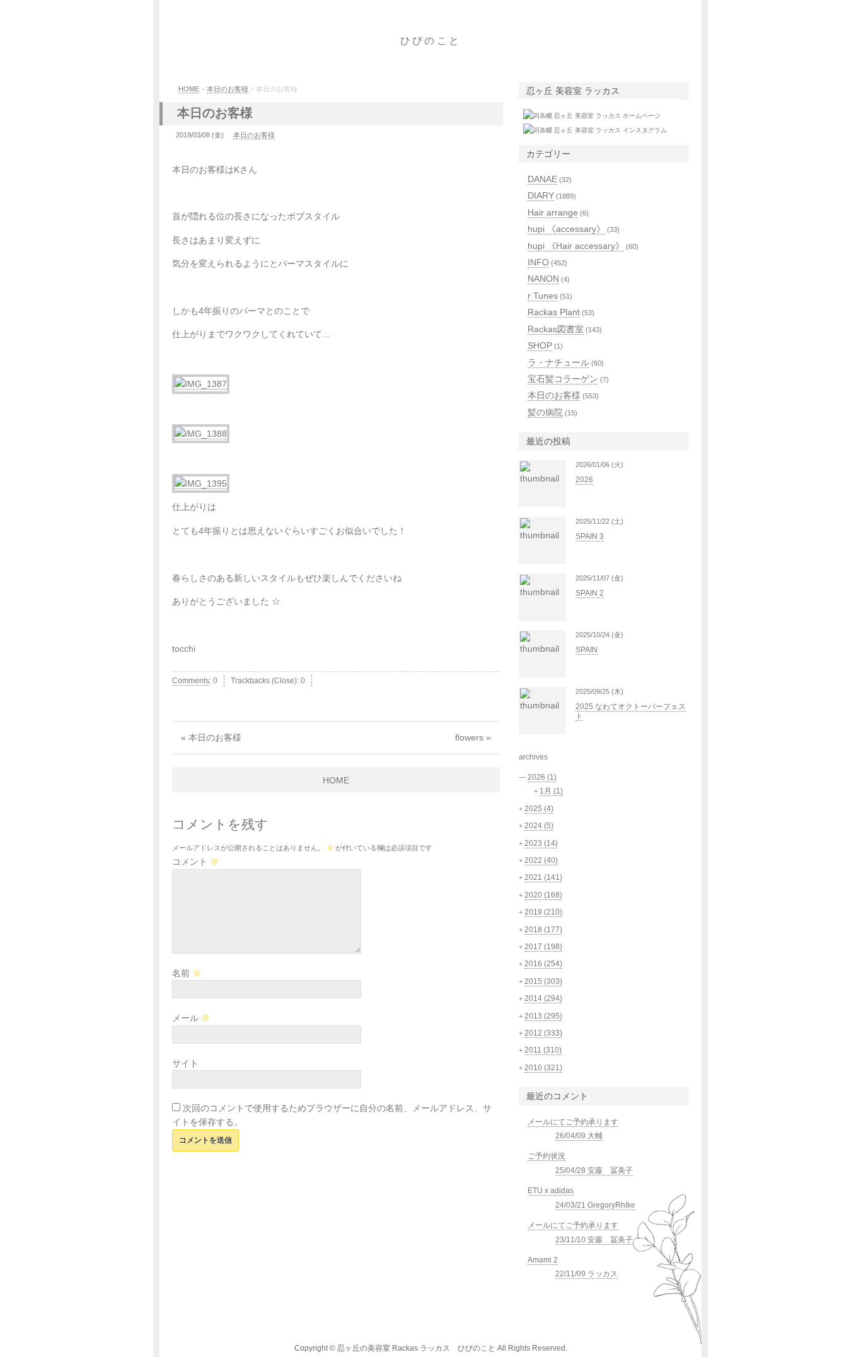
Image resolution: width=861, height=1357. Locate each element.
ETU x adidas (551, 1190)
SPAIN (586, 649)
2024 (538, 825)
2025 (538, 808)
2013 (543, 1016)
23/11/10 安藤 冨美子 (594, 1239)
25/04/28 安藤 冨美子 (594, 1170)
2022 (541, 860)
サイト (185, 1063)
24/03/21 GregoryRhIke (595, 1205)
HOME (188, 89)
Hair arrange (553, 212)
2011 (543, 1050)
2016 (543, 963)
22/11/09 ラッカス (586, 1273)
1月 (551, 791)
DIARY (541, 195)
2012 (543, 1033)
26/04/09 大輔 (579, 1135)
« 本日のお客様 (211, 737)
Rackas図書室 (556, 329)
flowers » (473, 737)
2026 (584, 479)
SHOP (540, 345)
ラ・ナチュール (558, 362)
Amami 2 (543, 1260)
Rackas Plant (554, 312)
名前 (186, 973)
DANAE (542, 179)
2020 (543, 895)
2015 (543, 981)
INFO (538, 262)
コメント (195, 862)
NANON (543, 279)
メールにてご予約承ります (573, 1121)
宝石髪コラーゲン (563, 379)
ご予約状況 (546, 1156)
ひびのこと (430, 40)
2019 (543, 912)
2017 (543, 946)
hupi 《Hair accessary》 (576, 246)
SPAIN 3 (589, 536)
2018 (543, 929)
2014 (543, 998)
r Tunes (543, 296)
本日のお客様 (227, 89)
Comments (190, 680)
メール (191, 1018)
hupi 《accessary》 (566, 229)
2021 (543, 877)
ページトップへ (730, 1335)
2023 (541, 843)
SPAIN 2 (589, 593)
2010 (543, 1067)
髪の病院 (545, 412)
